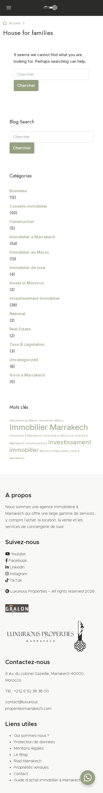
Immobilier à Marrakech (32, 236)
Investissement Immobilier (35, 298)
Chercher (26, 85)
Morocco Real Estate (54, 451)
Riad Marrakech (27, 761)
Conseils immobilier (28, 206)
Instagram (18, 574)
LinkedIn (17, 567)
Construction (22, 221)
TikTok (16, 581)
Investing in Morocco (58, 435)
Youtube (18, 554)
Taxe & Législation (27, 344)
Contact (21, 774)
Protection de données (34, 742)
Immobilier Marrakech (49, 427)
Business (18, 190)
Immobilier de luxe (27, 267)
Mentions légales (29, 748)
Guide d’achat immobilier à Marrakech (47, 780)
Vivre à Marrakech (27, 375)
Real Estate (20, 328)
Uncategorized (24, 359)
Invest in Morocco (27, 282)
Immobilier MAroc (51, 420)
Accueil (14, 23)
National (17, 313)
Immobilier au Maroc (29, 252)
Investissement (36, 443)
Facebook (18, 561)
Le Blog (20, 755)
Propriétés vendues (31, 767)
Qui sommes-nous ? (31, 736)
